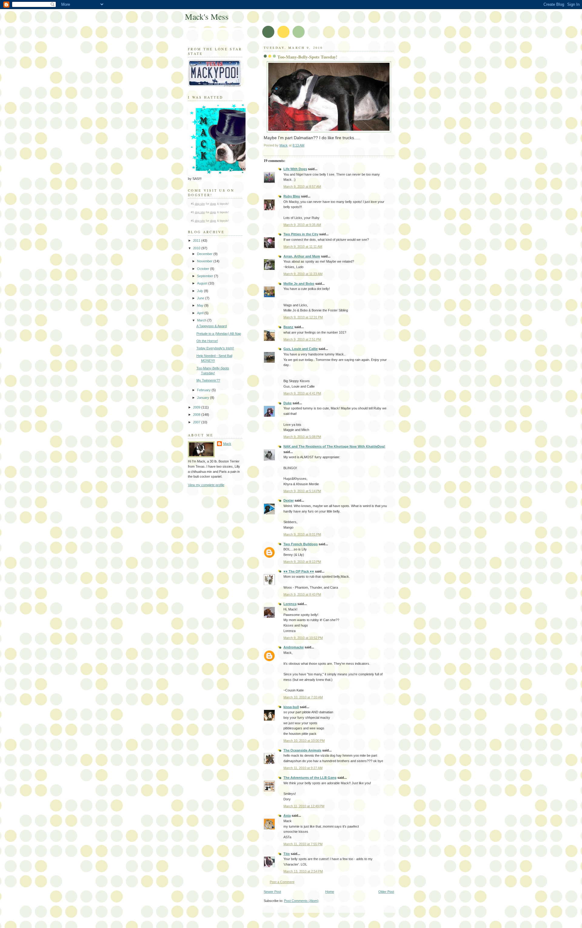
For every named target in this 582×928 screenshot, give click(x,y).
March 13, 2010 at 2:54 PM (303, 871)
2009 (197, 407)
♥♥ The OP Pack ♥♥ (298, 571)
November (205, 261)
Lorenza (289, 604)
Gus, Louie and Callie (300, 349)
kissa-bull (291, 707)
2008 (197, 414)
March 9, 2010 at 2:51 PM (302, 339)
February (204, 390)
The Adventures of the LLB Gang (309, 777)
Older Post (386, 891)
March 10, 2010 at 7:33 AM (303, 697)
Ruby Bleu (291, 196)
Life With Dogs (295, 169)
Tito (286, 854)
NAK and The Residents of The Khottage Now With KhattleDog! (334, 446)
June (201, 298)
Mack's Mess (207, 16)
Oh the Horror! (207, 341)
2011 (197, 240)
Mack (227, 444)
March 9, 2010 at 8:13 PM (302, 561)
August (202, 283)
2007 (197, 422)
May (200, 305)
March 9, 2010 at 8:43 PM (302, 594)
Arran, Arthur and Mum (301, 256)
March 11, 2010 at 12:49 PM (303, 806)
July (200, 291)
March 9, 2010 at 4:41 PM (302, 393)
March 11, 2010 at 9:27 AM (303, 768)
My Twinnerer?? (208, 380)
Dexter (288, 500)
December (205, 254)
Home (329, 891)
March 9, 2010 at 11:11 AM (302, 246)
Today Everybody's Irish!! (215, 348)
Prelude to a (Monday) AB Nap (218, 333)
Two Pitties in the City (300, 234)
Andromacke (293, 647)
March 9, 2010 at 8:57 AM (302, 186)
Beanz (288, 327)
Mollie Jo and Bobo (298, 283)
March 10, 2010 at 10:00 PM (304, 740)
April (200, 313)
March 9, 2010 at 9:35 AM (302, 225)
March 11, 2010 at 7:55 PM (303, 844)
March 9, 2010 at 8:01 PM (302, 534)
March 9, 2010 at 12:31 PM (303, 317)
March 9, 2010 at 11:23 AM (303, 274)
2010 (197, 248)
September (205, 276)
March (202, 320)
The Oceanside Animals (302, 750)
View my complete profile (206, 485)
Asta (287, 815)
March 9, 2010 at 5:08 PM (302, 437)
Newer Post (272, 891)
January (203, 397)
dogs (213, 203)
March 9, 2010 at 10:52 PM (303, 638)
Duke (287, 403)
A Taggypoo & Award (211, 326)
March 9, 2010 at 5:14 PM (302, 491)
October (203, 269)
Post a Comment (282, 882)
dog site (200, 203)
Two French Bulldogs (300, 544)
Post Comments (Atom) (301, 901)
